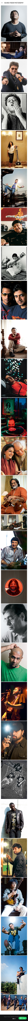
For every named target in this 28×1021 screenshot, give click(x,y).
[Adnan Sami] (14, 227)
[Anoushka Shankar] (14, 149)
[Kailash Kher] (14, 857)
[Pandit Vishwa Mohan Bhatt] (14, 494)
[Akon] (14, 818)
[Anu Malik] (14, 550)
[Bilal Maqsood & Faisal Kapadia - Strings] (14, 300)
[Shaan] (14, 188)
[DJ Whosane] (14, 378)
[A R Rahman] (14, 23)
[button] (22, 1018)
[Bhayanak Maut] (14, 779)
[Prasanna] (14, 896)
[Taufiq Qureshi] (14, 111)
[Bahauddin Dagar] (14, 523)
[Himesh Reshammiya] (14, 740)
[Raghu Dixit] (14, 701)
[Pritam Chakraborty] (14, 586)
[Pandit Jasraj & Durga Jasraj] (14, 456)
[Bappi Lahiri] (14, 75)
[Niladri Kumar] (14, 263)
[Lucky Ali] (14, 339)
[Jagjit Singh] (14, 623)
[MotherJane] (14, 1003)
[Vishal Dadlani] (14, 662)
